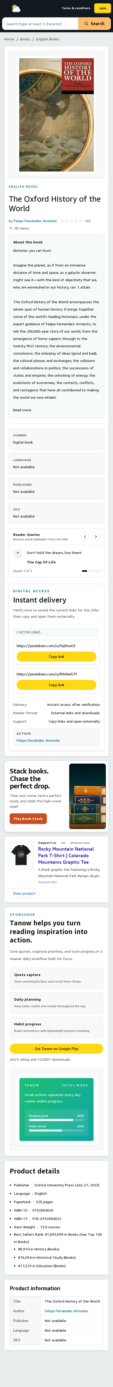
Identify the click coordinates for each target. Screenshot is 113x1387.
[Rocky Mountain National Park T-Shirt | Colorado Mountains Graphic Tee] (21, 855)
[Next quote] (95, 536)
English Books (47, 39)
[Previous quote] (85, 536)
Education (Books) (51, 1265)
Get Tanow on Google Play (56, 1048)
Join (102, 8)
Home (9, 39)
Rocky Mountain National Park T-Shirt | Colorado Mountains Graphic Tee (66, 855)
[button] (22, 410)
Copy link (56, 656)
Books (25, 39)
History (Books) (46, 1249)
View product (24, 893)
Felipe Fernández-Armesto (35, 220)
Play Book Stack (28, 819)
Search (97, 23)
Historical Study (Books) (56, 1257)
